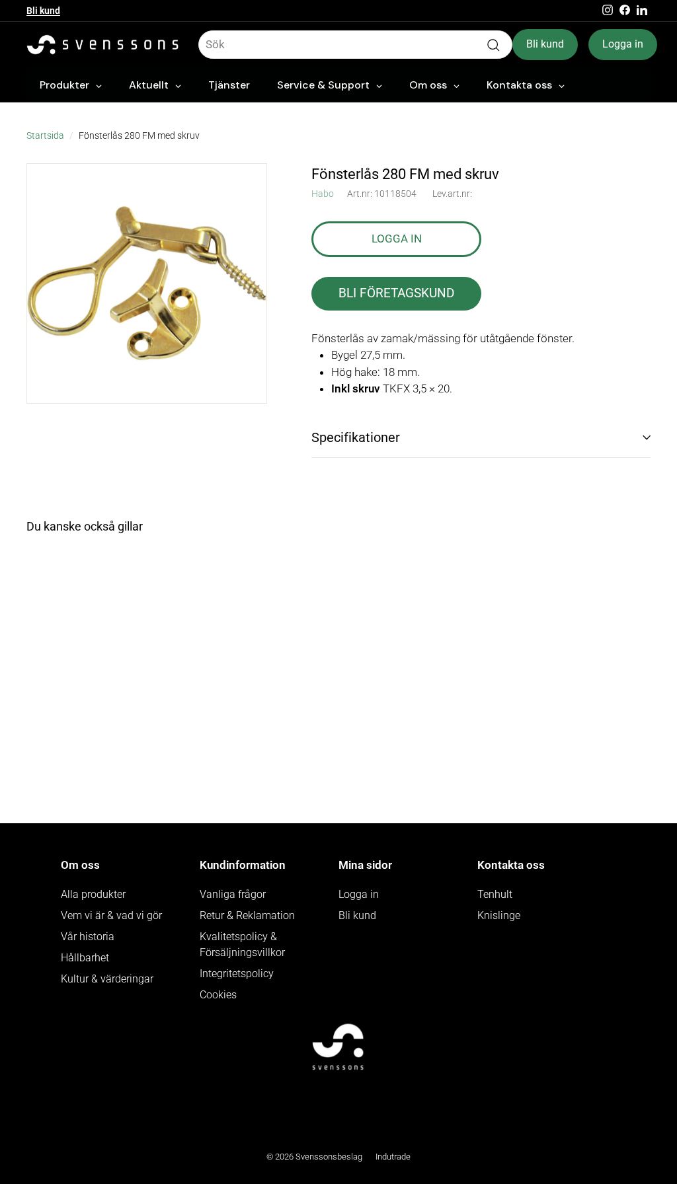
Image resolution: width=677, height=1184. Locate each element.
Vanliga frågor (233, 894)
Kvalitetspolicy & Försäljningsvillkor (242, 944)
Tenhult (494, 894)
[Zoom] (146, 283)
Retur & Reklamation (247, 915)
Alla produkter (93, 894)
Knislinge (498, 915)
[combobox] (355, 44)
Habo (322, 193)
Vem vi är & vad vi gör (111, 915)
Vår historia (87, 936)
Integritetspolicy (237, 973)
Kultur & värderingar (107, 979)
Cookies (218, 994)
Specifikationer (355, 437)
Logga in (622, 44)
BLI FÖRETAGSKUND (396, 293)
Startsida (45, 135)
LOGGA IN (397, 238)
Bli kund (43, 11)
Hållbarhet (85, 957)
